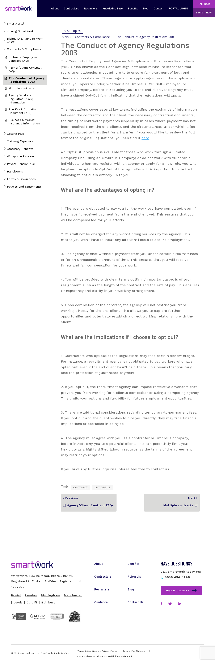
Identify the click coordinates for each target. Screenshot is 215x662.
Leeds (17, 602)
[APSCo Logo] (39, 619)
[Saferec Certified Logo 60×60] (78, 622)
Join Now (204, 4)
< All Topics (72, 31)
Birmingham (50, 595)
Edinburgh (49, 602)
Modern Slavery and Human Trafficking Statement (104, 656)
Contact (158, 8)
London (31, 595)
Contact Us (135, 602)
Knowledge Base (112, 8)
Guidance (101, 602)
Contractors (71, 8)
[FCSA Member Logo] (20, 621)
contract (80, 487)
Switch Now (204, 12)
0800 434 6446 (177, 577)
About (55, 8)
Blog (145, 8)
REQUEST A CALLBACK (177, 590)
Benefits (133, 8)
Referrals (134, 576)
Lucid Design (61, 653)
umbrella (103, 487)
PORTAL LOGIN (178, 8)
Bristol (16, 595)
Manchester (73, 595)
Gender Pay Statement (134, 651)
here (145, 138)
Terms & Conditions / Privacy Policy (97, 651)
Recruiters (90, 8)
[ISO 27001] (58, 624)
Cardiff (31, 602)
